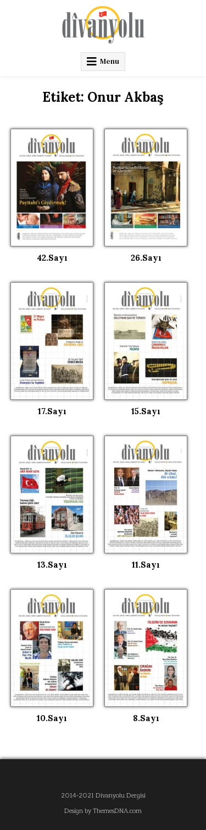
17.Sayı (52, 411)
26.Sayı (146, 257)
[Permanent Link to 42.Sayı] (52, 187)
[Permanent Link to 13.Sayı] (52, 494)
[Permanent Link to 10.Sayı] (52, 648)
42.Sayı (52, 257)
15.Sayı (145, 411)
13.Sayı (52, 564)
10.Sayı (52, 718)
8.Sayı (146, 718)
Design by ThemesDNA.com (103, 811)
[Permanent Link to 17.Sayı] (52, 341)
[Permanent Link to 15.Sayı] (146, 341)
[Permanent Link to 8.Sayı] (146, 648)
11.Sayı (146, 564)
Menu (109, 61)
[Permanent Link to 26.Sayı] (146, 187)
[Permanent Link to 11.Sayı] (146, 494)
